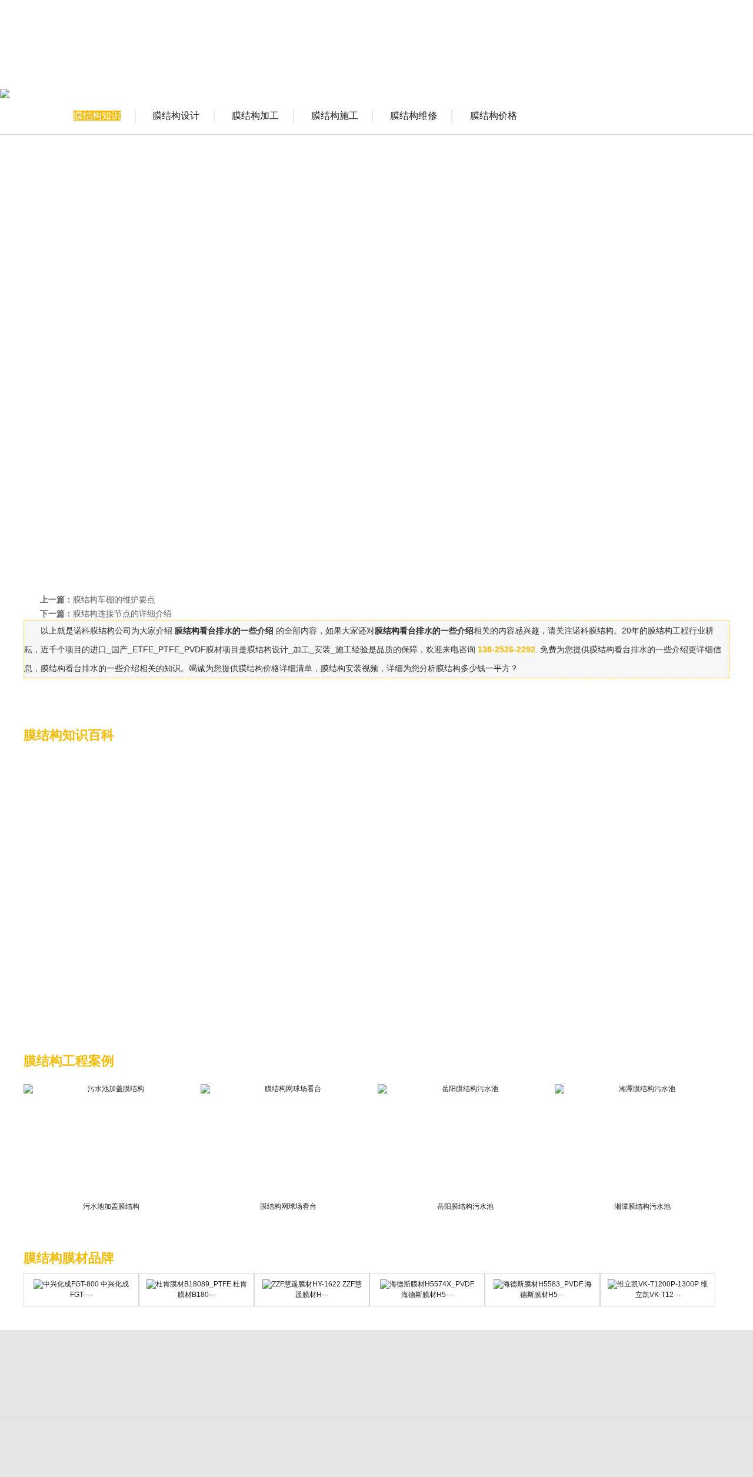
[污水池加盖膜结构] (111, 1143)
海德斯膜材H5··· (427, 1295)
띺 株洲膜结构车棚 (85, 1336)
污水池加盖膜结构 (111, 1206)
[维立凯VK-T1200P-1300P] (653, 1284)
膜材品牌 (555, 62)
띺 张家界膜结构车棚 (349, 1336)
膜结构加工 (255, 116)
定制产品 (673, 62)
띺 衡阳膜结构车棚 (172, 1336)
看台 (80, 274)
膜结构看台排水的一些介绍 (475, 238)
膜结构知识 (97, 116)
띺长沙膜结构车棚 (42, 1336)
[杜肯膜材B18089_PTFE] (188, 1284)
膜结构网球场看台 (288, 1206)
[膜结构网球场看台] (288, 1143)
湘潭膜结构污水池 (642, 1206)
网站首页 (261, 62)
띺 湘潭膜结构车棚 (128, 1336)
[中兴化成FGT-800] (66, 1284)
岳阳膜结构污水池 (465, 1206)
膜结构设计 (175, 116)
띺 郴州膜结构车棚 (438, 1336)
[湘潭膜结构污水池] (642, 1143)
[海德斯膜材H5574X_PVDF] (427, 1284)
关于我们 (320, 62)
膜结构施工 (334, 116)
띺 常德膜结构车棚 (303, 1336)
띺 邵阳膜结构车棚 (215, 1336)
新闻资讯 (379, 62)
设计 (144, 310)
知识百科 (614, 62)
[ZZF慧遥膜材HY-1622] (301, 1284)
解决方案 (437, 62)
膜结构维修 (413, 116)
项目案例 (496, 62)
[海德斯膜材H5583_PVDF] (538, 1284)
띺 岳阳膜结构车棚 (259, 1336)
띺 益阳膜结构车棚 (394, 1336)
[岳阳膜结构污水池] (465, 1143)
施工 (108, 398)
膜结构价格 (493, 116)
